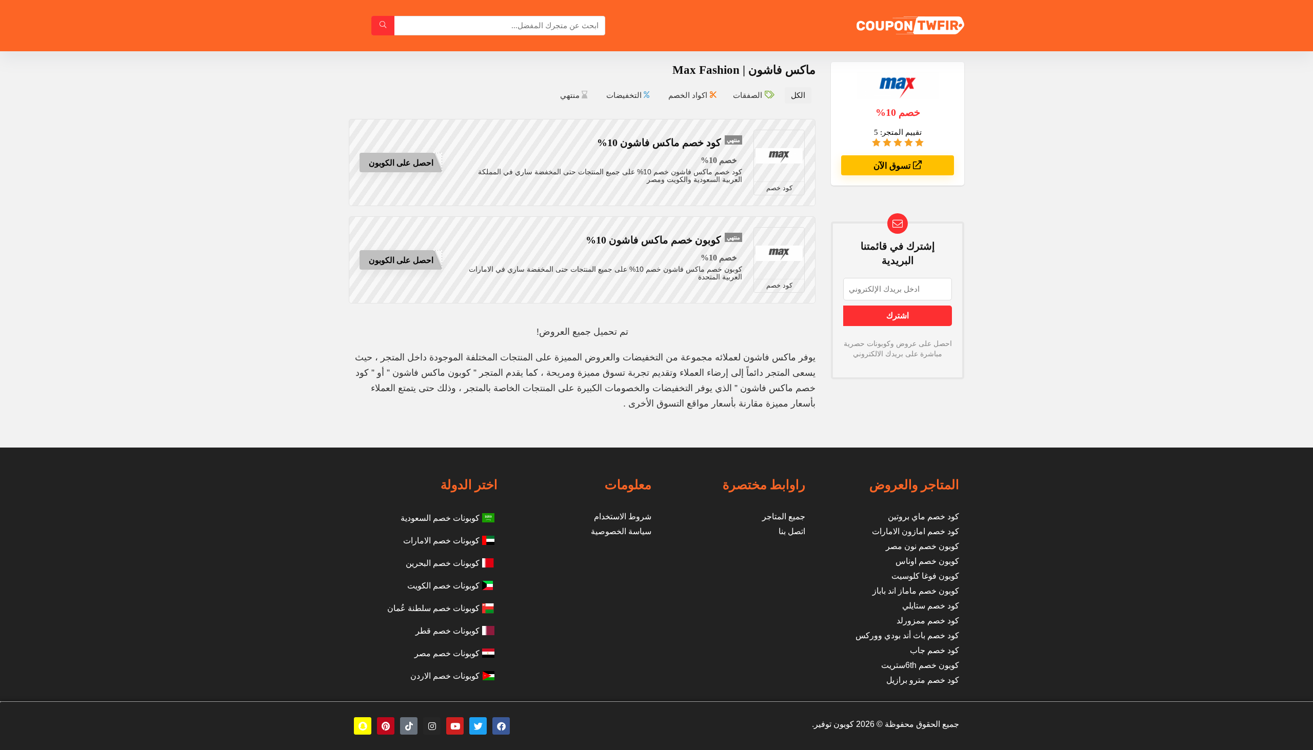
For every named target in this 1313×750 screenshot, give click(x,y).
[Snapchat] (362, 726)
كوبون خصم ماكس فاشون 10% (653, 240)
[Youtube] (455, 726)
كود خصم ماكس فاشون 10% (659, 142)
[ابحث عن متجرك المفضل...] (382, 25)
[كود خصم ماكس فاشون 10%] (779, 155)
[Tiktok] (408, 726)
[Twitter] (478, 726)
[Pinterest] (385, 726)
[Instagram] (432, 726)
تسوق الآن (893, 166)
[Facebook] (501, 726)
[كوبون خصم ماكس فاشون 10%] (779, 253)
